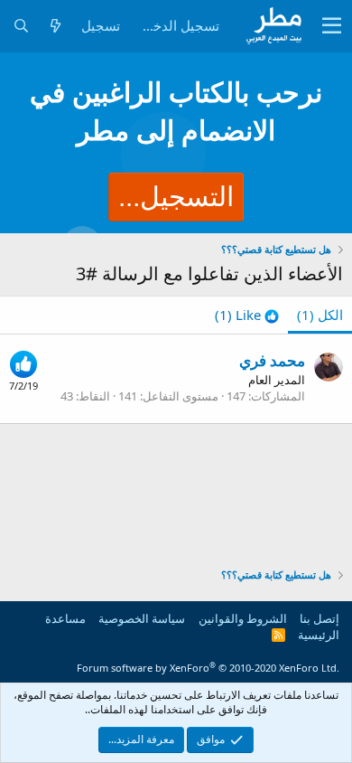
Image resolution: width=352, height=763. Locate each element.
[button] (331, 26)
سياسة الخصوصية (141, 618)
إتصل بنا (319, 618)
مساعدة (65, 618)
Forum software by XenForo (208, 667)
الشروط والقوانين (243, 618)
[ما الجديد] (55, 25)
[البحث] (21, 25)
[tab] (247, 315)
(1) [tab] (320, 315)
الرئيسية (318, 634)
